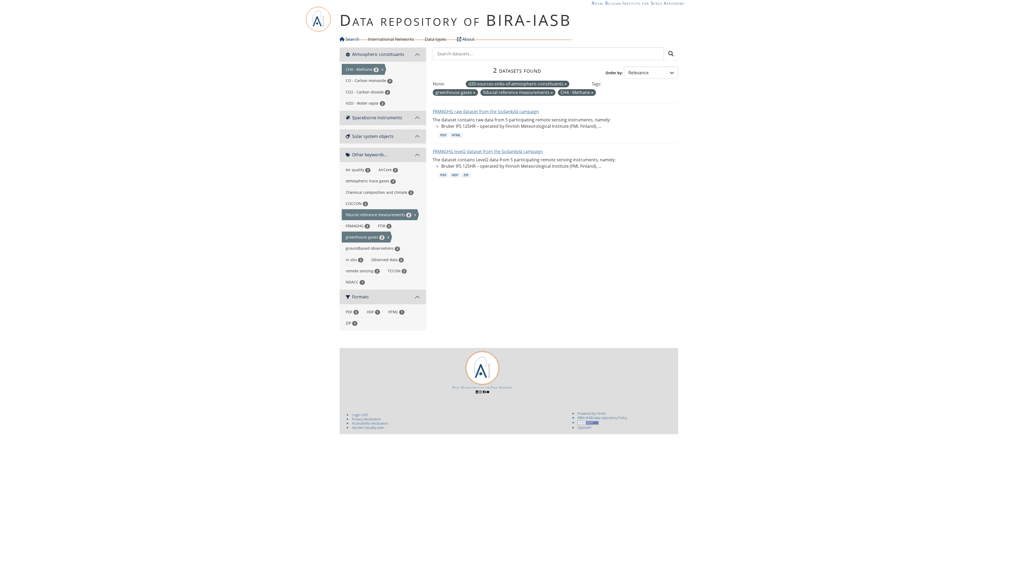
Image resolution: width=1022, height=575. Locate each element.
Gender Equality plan (368, 427)
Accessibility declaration (370, 423)
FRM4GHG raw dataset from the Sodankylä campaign (486, 111)
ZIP (466, 175)
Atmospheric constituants (378, 54)
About (468, 39)
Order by (613, 72)
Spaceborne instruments (377, 118)
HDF (455, 175)
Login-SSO (360, 414)
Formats (360, 297)
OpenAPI (584, 427)
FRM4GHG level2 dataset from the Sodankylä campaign (488, 151)
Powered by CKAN (591, 413)
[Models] (415, 39)
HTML (456, 135)
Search (351, 39)
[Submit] (671, 53)
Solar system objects (373, 136)
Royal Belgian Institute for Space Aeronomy (638, 3)
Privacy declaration (366, 419)
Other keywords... (369, 155)
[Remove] (565, 84)
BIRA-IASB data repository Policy (602, 417)
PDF (443, 135)
